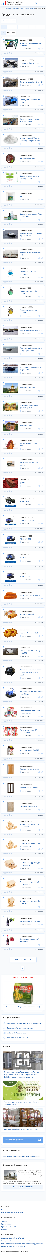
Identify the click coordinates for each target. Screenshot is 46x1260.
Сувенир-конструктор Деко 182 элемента (31, 864)
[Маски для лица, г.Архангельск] (42, 182)
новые (32, 27)
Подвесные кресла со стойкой (28, 311)
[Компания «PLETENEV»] (39, 277)
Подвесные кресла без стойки (29, 292)
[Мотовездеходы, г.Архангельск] (42, 66)
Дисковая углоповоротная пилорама (30, 44)
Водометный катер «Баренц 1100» (31, 254)
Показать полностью (23, 1187)
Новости (4, 1230)
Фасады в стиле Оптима (29, 769)
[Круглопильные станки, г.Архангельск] (42, 49)
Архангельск (26, 49)
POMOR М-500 (25, 539)
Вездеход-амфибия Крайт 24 (31, 82)
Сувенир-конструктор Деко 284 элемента (31, 825)
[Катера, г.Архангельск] (42, 239)
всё (4, 27)
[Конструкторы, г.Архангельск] (42, 830)
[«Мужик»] (39, 678)
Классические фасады (28, 806)
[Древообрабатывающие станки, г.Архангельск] (42, 125)
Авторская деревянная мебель (29, 464)
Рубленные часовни (27, 388)
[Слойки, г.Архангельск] (42, 617)
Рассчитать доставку (14, 1140)
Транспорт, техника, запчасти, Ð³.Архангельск (25, 1023)
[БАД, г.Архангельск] (42, 199)
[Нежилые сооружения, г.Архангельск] (42, 391)
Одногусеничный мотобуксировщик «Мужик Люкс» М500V (31, 672)
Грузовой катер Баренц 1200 (31, 330)
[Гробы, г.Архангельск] (42, 486)
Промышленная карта (9, 1227)
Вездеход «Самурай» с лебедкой (12, 1238)
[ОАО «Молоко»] (39, 716)
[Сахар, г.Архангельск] (42, 598)
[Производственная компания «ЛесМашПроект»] (39, 125)
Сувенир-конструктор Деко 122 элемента (31, 883)
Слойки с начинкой (27, 614)
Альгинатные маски (27, 158)
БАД (21, 196)
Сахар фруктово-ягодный (30, 595)
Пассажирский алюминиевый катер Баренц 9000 (31, 349)
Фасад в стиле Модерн (29, 788)
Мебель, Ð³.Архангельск (16, 1033)
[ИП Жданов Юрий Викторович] (39, 486)
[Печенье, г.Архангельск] (42, 636)
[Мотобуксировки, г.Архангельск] (42, 105)
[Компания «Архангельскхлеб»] (39, 598)
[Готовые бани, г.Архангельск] (42, 429)
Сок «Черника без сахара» (30, 921)
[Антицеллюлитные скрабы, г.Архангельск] (42, 161)
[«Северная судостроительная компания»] (39, 239)
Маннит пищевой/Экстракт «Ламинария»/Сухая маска (30, 139)
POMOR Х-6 (24, 502)
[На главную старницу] (2, 8)
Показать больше (23, 960)
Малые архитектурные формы (29, 444)
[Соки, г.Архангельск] (42, 924)
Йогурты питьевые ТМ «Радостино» (29, 731)
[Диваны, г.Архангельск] (42, 277)
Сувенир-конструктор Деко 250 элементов (31, 844)
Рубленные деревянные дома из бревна (29, 406)
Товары (4, 1221)
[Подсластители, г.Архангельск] (42, 144)
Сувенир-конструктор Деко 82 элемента (31, 902)
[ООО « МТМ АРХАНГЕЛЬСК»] (39, 656)
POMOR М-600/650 (27, 520)
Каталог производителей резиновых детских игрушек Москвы (23, 1244)
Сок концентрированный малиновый (29, 940)
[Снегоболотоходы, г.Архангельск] (42, 85)
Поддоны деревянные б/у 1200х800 (30, 652)
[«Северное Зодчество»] (39, 391)
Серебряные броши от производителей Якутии (17, 1241)
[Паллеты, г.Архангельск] (42, 656)
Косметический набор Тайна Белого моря (31, 215)
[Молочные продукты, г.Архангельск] (42, 716)
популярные (23, 27)
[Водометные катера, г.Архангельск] (42, 373)
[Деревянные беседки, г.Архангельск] (42, 449)
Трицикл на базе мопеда (29, 63)
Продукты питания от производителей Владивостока (21, 1156)
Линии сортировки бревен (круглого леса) (30, 120)
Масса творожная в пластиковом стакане (31, 712)
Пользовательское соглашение (12, 1210)
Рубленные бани (26, 426)
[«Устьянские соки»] (39, 924)
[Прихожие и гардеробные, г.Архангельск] (42, 468)
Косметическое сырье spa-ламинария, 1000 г (30, 177)
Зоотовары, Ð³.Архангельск (18, 1038)
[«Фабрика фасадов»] (39, 772)
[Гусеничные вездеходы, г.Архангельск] (42, 505)
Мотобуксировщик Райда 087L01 (30, 101)
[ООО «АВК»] (39, 144)
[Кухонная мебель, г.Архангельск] (42, 772)
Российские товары (11, 8)
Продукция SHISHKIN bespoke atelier (13, 1246)
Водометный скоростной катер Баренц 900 (31, 234)
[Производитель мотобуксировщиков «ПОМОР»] (39, 505)
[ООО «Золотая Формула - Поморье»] (39, 830)
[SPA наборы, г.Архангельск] (42, 220)
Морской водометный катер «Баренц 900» (31, 368)
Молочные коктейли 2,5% (29, 750)
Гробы (22, 483)
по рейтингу (12, 27)
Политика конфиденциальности (12, 1213)
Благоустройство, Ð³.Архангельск (20, 1028)
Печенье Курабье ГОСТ (29, 633)
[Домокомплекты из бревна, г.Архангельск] (42, 411)
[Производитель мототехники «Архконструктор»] (39, 49)
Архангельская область (27, 8)
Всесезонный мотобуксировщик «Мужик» (31, 693)
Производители (6, 1224)
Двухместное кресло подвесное (28, 273)
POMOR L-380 (25, 577)
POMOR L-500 (25, 558)
